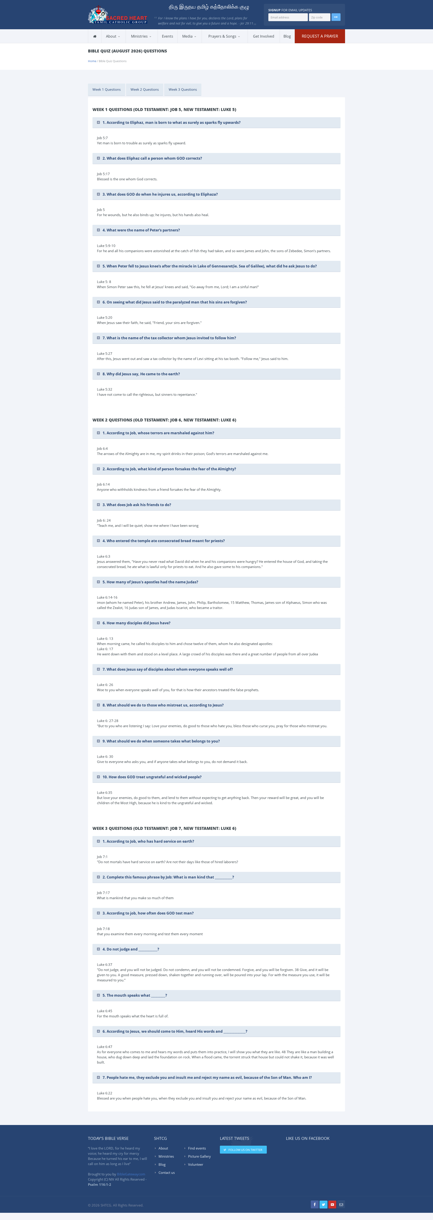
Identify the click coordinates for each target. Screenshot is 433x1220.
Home (92, 61)
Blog (162, 1164)
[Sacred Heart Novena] (242, 42)
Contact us (167, 1172)
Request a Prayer (320, 36)
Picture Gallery (199, 1156)
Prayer (148, 42)
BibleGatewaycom (131, 1174)
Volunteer (195, 1164)
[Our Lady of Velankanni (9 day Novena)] (240, 41)
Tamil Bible (224, 42)
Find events (197, 1148)
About (163, 1148)
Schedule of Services (123, 42)
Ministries (166, 1156)
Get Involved (263, 36)
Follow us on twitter (245, 1150)
